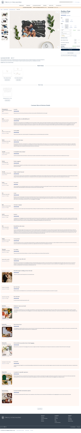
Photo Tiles (51, 5)
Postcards (71, 21)
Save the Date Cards (12, 9)
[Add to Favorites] (56, 12)
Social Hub (56, 418)
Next (5, 41)
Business (44, 5)
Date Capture (3, 363)
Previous (5, 11)
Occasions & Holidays (37, 5)
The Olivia (3, 298)
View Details (75, 56)
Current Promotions (58, 422)
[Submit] (73, 2)
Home (1, 9)
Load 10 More (40, 408)
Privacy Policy (27, 430)
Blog (55, 419)
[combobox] (66, 2)
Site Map (31, 430)
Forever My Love (4, 337)
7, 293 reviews (68, 15)
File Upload (69, 418)
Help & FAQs (70, 419)
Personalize (70, 49)
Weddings (28, 5)
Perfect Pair (3, 113)
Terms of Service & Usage (20, 430)
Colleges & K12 (58, 5)
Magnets (63, 21)
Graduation (21, 5)
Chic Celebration (4, 403)
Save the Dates (6, 9)
